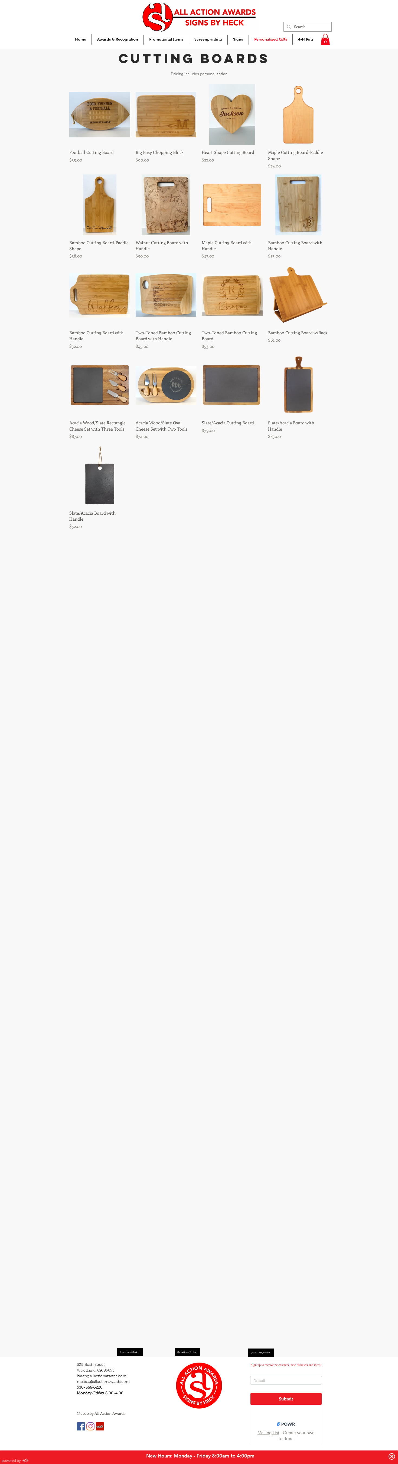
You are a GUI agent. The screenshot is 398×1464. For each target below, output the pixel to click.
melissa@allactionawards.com (103, 1382)
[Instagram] (90, 1426)
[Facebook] (81, 1426)
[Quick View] (99, 114)
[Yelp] (100, 1426)
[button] (325, 39)
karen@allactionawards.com (101, 1376)
